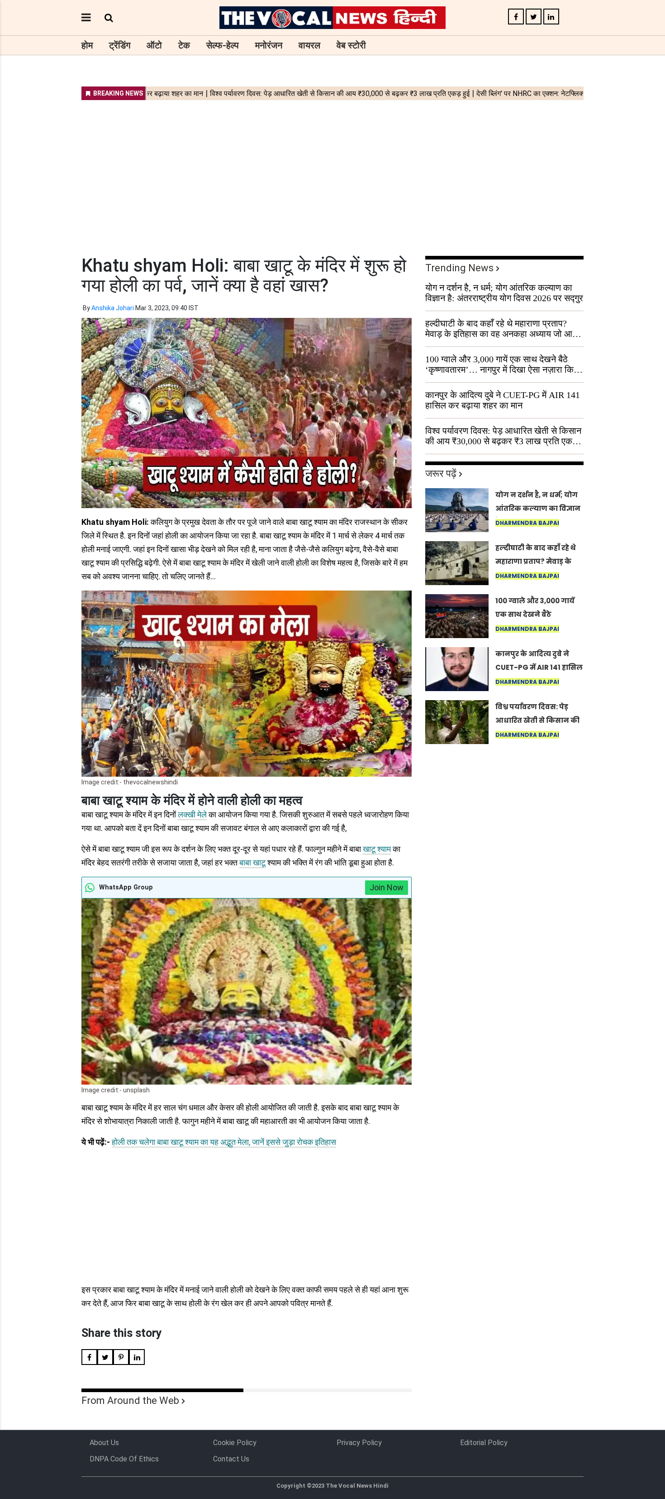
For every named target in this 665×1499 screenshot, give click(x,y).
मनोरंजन (268, 45)
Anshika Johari (112, 308)
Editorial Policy (484, 1442)
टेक (184, 45)
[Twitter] (533, 17)
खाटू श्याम (377, 849)
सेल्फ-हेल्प (222, 45)
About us (104, 1442)
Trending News (459, 268)
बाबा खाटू (252, 862)
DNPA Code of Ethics (124, 1459)
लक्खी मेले (192, 814)
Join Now (387, 887)
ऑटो (154, 45)
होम (87, 45)
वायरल (309, 45)
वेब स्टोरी (351, 45)
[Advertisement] (332, 172)
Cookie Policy (234, 1442)
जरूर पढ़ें (440, 473)
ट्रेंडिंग (119, 45)
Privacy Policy (359, 1442)
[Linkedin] (551, 17)
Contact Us (231, 1459)
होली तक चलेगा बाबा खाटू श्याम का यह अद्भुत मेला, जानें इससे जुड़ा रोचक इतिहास (224, 1142)
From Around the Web (130, 1400)
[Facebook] (516, 17)
